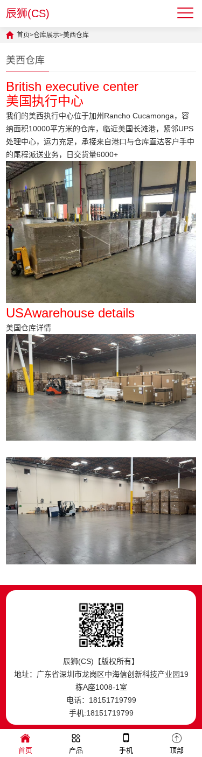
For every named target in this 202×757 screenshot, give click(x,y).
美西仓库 (76, 35)
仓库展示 (46, 35)
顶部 (177, 750)
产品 (76, 750)
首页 (23, 35)
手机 (126, 750)
